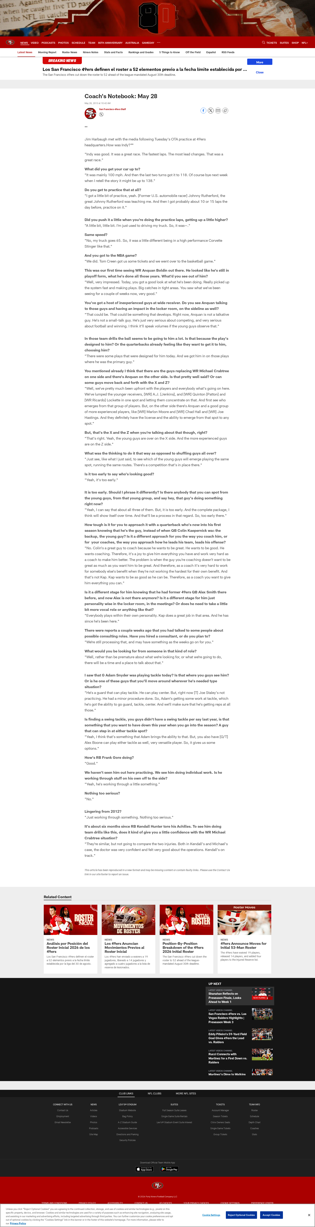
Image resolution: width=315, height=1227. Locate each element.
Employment (63, 1116)
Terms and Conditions (54, 1203)
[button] (240, 996)
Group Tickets (220, 1134)
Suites (174, 1104)
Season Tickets (220, 1116)
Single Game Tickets (220, 1128)
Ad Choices (165, 1203)
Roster (254, 1110)
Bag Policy (127, 1116)
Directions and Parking (127, 1134)
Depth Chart (254, 1122)
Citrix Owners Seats (220, 1122)
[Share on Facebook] (203, 112)
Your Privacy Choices (196, 1203)
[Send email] (218, 112)
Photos (93, 1122)
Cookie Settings (230, 1203)
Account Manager (220, 1110)
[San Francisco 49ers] (157, 1186)
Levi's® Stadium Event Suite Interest (174, 1122)
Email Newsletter (63, 1122)
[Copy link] (225, 111)
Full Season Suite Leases (174, 1110)
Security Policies (127, 1140)
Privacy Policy (87, 1203)
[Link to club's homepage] (10, 42)
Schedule (254, 1116)
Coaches (254, 1128)
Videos (93, 1116)
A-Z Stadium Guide (127, 1122)
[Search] (263, 42)
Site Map (93, 1134)
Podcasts (93, 1128)
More (259, 62)
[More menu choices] (158, 42)
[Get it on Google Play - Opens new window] (169, 1170)
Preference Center (262, 1203)
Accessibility (115, 1203)
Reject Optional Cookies (241, 1215)
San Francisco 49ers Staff (112, 109)
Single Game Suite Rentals (174, 1116)
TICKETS (220, 1104)
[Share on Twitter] (211, 112)
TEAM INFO (254, 1104)
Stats (254, 1134)
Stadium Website (127, 1110)
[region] (157, 1215)
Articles (93, 1110)
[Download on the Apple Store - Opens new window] (144, 1169)
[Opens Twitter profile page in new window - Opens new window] (101, 114)
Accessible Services (127, 1128)
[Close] (259, 72)
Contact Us (62, 1110)
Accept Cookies (271, 1215)
